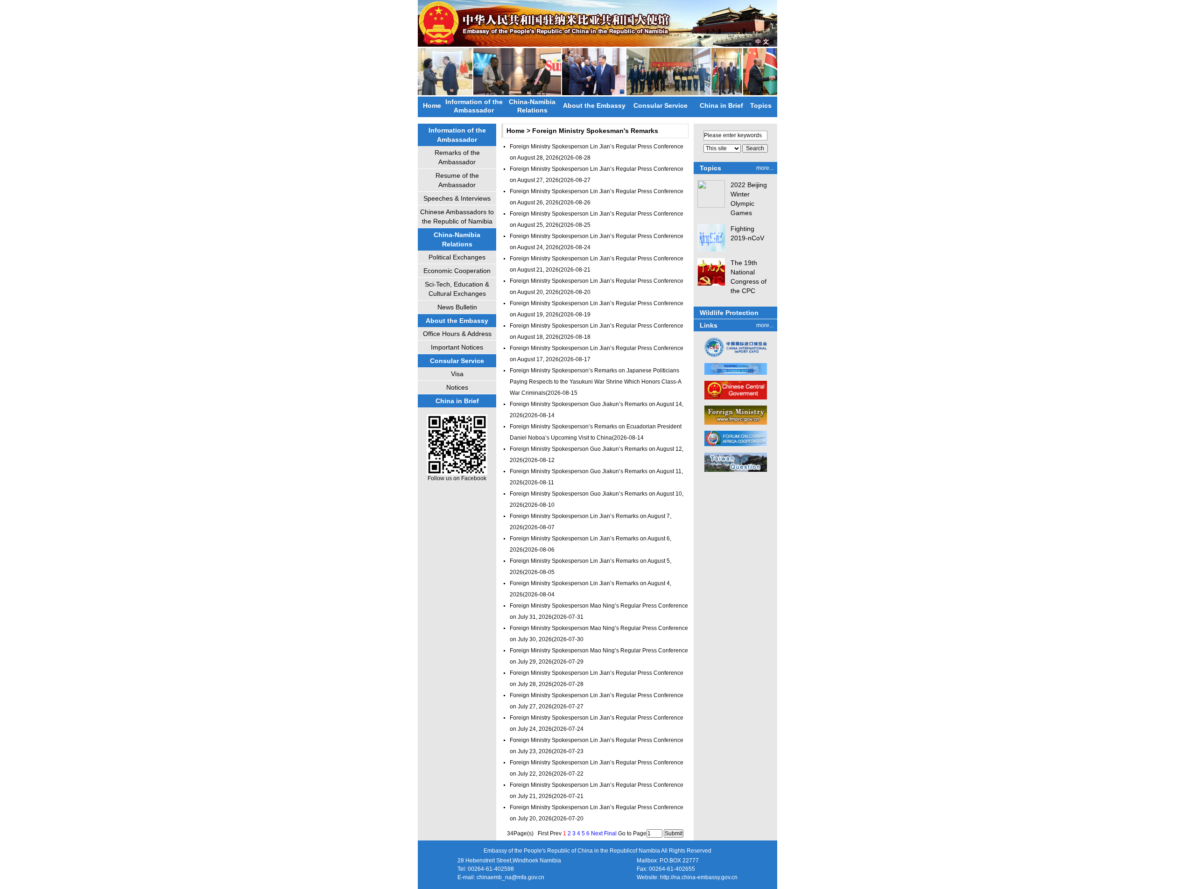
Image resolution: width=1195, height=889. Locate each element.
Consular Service (660, 105)
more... (764, 168)
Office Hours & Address (457, 333)
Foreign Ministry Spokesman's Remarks (595, 130)
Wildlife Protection (729, 312)
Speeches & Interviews (457, 198)
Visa (457, 374)
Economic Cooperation (457, 270)
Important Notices (457, 347)
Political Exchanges (457, 257)
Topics (761, 105)
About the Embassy (594, 105)
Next (597, 833)
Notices (457, 387)
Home (432, 105)
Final (610, 833)
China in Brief (721, 105)
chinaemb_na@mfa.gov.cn (510, 877)
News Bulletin (457, 307)
